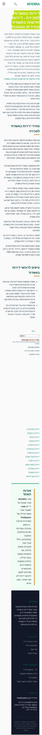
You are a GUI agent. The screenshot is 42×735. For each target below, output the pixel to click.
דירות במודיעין (33, 469)
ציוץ (33, 331)
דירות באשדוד (33, 472)
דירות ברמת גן (33, 445)
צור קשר (33, 649)
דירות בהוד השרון (32, 457)
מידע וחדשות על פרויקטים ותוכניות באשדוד (22, 79)
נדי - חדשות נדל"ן (30, 670)
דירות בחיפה (34, 437)
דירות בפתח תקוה (32, 465)
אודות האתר (32, 653)
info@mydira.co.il (24, 698)
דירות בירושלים (33, 433)
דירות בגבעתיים (33, 449)
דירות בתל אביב (33, 429)
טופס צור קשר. (31, 710)
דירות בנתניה (34, 441)
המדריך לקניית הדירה (31, 351)
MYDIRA (33, 4)
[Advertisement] (30, 391)
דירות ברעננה (34, 461)
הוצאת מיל (33, 678)
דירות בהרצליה (33, 453)
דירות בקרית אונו (32, 476)
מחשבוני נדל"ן (31, 645)
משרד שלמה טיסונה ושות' (27, 682)
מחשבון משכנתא (33, 347)
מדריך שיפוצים (34, 354)
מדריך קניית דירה (30, 642)
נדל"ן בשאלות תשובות (28, 674)
